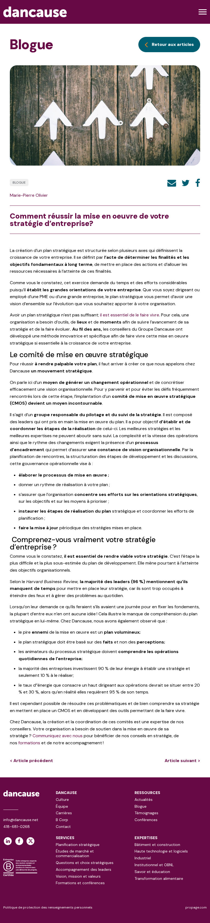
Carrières (64, 812)
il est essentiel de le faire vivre (129, 315)
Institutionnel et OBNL (154, 864)
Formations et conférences (80, 882)
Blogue (19, 182)
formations (29, 743)
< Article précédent (31, 760)
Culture (62, 799)
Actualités (144, 799)
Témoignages (146, 812)
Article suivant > (182, 760)
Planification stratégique (78, 844)
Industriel (143, 858)
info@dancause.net (20, 819)
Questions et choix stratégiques (84, 862)
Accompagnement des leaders (83, 869)
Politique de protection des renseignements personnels (47, 907)
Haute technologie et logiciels (161, 851)
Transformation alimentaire (159, 878)
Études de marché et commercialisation (75, 853)
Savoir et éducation (152, 871)
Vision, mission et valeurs (78, 876)
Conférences (146, 819)
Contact (63, 826)
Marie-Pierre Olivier (29, 195)
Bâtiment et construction (157, 844)
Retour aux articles (173, 44)
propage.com (196, 907)
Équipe (62, 806)
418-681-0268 (16, 826)
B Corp (62, 819)
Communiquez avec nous (58, 736)
